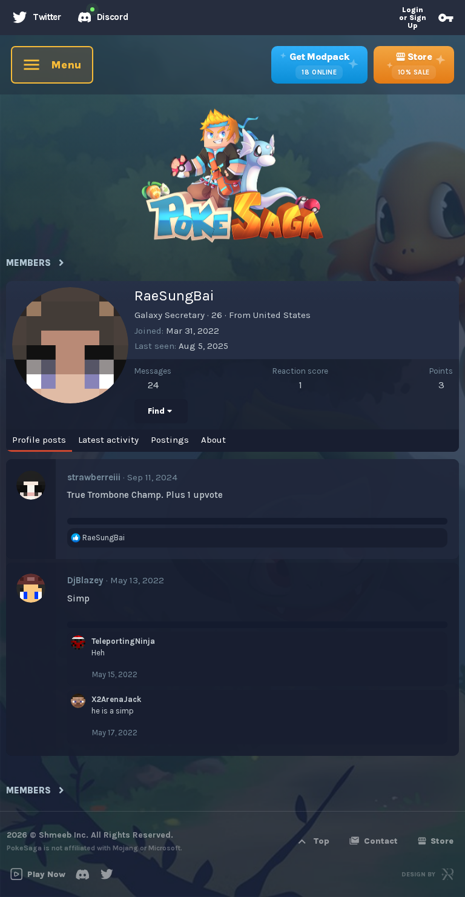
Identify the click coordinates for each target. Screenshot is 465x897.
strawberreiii (93, 477)
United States (282, 314)
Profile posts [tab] (39, 439)
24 (153, 385)
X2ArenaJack (116, 699)
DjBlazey (85, 580)
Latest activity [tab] (108, 439)
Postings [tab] (170, 439)
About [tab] (213, 439)
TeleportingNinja (123, 641)
